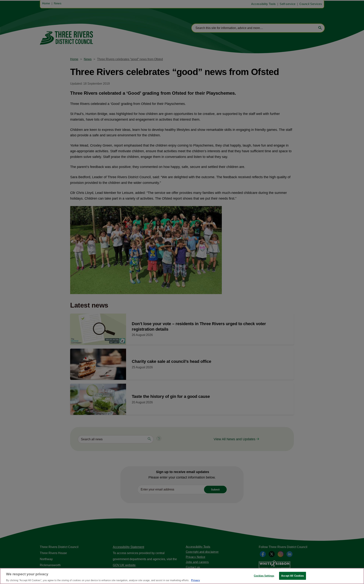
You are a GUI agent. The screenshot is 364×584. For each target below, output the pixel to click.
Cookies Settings (264, 575)
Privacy (195, 580)
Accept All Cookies (292, 575)
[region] (182, 576)
